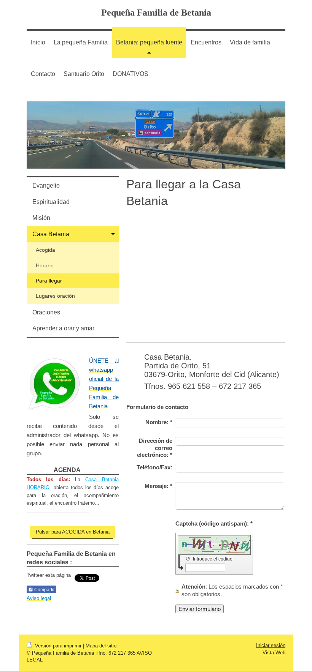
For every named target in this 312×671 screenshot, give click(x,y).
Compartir (44, 589)
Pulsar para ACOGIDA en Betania (73, 532)
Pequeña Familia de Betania (156, 12)
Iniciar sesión (270, 645)
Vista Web (274, 652)
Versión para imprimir (58, 646)
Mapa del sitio (101, 646)
